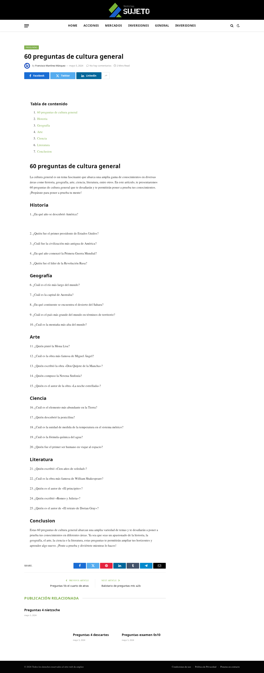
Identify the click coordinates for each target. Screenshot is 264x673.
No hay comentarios (100, 65)
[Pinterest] (11, 124)
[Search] (232, 26)
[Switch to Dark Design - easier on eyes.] (238, 25)
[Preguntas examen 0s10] (144, 617)
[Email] (11, 133)
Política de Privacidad (205, 666)
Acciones (91, 25)
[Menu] (26, 26)
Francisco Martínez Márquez (50, 65)
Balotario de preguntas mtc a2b (121, 585)
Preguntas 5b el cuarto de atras (69, 585)
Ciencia (42, 138)
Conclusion (44, 151)
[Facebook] (11, 96)
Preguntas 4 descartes (91, 635)
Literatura (43, 145)
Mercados (113, 25)
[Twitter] (11, 106)
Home (72, 25)
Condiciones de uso (181, 666)
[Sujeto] (132, 10)
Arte (40, 132)
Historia (42, 119)
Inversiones (138, 25)
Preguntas (31, 47)
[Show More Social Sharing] (106, 75)
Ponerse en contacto (230, 666)
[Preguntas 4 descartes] (95, 617)
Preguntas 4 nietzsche (42, 610)
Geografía (43, 125)
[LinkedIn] (11, 115)
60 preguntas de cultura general (57, 112)
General (162, 25)
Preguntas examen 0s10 (141, 635)
